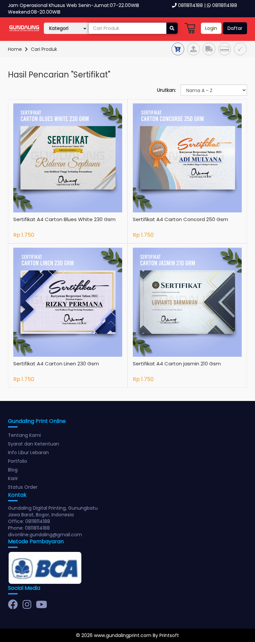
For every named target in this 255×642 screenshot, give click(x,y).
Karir (13, 478)
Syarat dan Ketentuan (33, 444)
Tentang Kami (24, 435)
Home (15, 49)
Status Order (23, 487)
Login (211, 28)
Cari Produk (44, 49)
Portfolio (17, 461)
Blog (13, 469)
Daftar (234, 28)
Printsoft (169, 635)
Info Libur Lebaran (28, 452)
